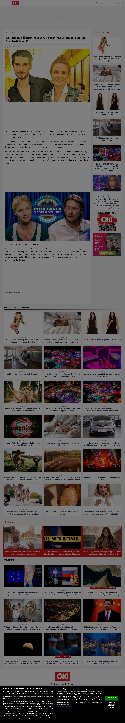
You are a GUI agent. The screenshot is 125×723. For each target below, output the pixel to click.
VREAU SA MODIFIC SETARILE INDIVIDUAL (111, 705)
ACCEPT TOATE (111, 698)
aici (19, 712)
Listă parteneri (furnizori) (64, 706)
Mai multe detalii (14, 698)
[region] (62, 704)
